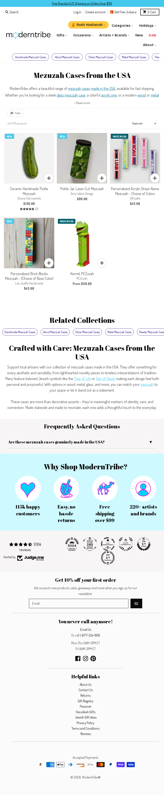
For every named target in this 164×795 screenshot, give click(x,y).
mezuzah (147, 384)
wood (142, 95)
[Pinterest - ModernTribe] (93, 658)
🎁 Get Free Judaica (123, 12)
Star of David (105, 378)
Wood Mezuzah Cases (67, 57)
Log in (77, 12)
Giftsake (135, 198)
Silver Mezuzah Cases (100, 57)
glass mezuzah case (71, 95)
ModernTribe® (91, 777)
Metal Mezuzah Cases (134, 57)
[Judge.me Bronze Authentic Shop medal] (126, 544)
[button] (49, 178)
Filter (18, 113)
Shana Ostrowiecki (29, 198)
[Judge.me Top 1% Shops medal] (144, 544)
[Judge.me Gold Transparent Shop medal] (108, 544)
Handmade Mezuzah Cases (30, 57)
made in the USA (103, 88)
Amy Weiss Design (82, 193)
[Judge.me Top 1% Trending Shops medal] (108, 558)
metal (155, 95)
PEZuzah (82, 278)
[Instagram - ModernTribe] (85, 658)
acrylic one (109, 95)
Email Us (85, 629)
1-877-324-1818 (90, 635)
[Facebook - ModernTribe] (78, 658)
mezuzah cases (79, 88)
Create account (95, 12)
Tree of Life (82, 378)
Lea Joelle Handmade (29, 283)
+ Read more (82, 103)
